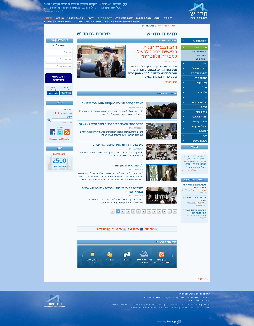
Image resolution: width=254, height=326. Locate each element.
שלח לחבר (149, 229)
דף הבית (168, 18)
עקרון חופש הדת (124, 18)
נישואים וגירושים (198, 73)
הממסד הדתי (200, 78)
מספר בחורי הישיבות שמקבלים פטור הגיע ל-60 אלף (111, 124)
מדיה (80, 21)
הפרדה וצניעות (199, 102)
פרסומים (107, 21)
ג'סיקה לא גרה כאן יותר (128, 165)
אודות (157, 18)
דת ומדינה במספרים (64, 21)
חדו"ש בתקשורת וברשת (126, 21)
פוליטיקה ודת (200, 92)
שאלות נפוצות (143, 18)
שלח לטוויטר (117, 229)
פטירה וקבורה (200, 121)
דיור (205, 136)
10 (123, 211)
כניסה (60, 109)
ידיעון (91, 18)
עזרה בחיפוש (67, 122)
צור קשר (60, 18)
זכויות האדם (200, 59)
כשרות (204, 107)
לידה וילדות (201, 112)
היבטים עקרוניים (199, 52)
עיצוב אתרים (169, 322)
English (49, 18)
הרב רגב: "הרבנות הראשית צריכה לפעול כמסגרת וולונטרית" (157, 52)
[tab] (194, 40)
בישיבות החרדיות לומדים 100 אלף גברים (118, 144)
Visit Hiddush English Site (54, 301)
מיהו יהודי (202, 83)
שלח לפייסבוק (134, 229)
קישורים (48, 21)
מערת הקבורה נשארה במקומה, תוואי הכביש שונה (112, 103)
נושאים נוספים (199, 140)
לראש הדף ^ (203, 279)
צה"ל (204, 87)
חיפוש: (69, 117)
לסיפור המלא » (171, 82)
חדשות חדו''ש (105, 18)
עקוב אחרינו (102, 229)
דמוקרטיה (201, 55)
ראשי (174, 26)
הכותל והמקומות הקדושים (199, 128)
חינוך (204, 63)
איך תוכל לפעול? (76, 18)
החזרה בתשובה (199, 116)
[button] (58, 78)
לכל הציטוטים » (189, 170)
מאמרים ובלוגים (93, 21)
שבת (205, 97)
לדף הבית (198, 11)
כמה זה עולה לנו (199, 68)
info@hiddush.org (171, 297)
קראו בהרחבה (59, 168)
